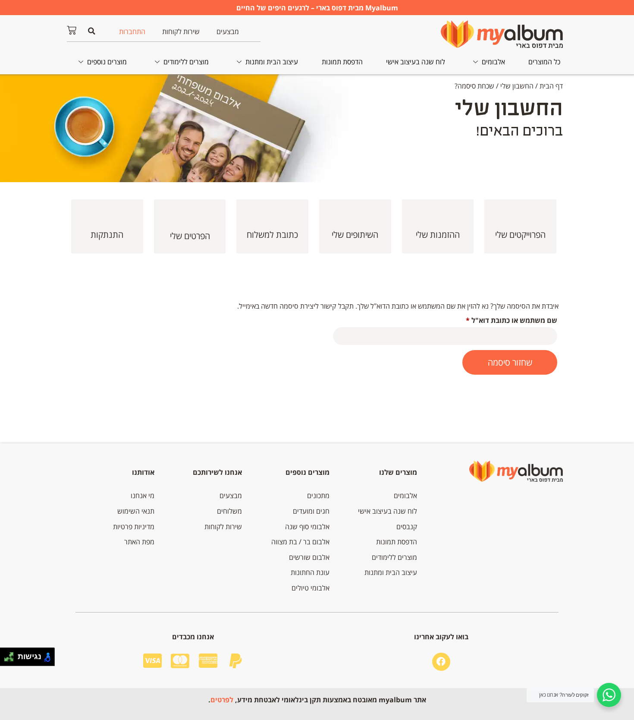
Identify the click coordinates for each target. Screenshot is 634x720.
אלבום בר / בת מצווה (300, 541)
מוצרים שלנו (398, 472)
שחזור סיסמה (510, 362)
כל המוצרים (544, 61)
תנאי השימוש (135, 511)
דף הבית (551, 86)
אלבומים (493, 61)
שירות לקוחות (181, 31)
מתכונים (318, 495)
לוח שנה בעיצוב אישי (415, 61)
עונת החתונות (310, 572)
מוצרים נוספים (107, 61)
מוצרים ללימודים (186, 61)
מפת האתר (139, 541)
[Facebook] (441, 662)
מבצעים (228, 31)
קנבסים (406, 526)
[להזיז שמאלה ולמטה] (6, 659)
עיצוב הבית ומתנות (271, 61)
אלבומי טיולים (311, 588)
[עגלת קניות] (71, 30)
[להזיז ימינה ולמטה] (11, 659)
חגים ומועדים (311, 511)
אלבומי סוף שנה (307, 526)
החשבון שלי (517, 86)
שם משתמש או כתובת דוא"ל (504, 319)
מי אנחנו (142, 495)
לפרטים (221, 699)
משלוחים (229, 511)
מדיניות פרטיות (133, 526)
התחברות (132, 31)
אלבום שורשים (309, 557)
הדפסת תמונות (342, 61)
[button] (91, 31)
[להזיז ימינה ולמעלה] (11, 654)
